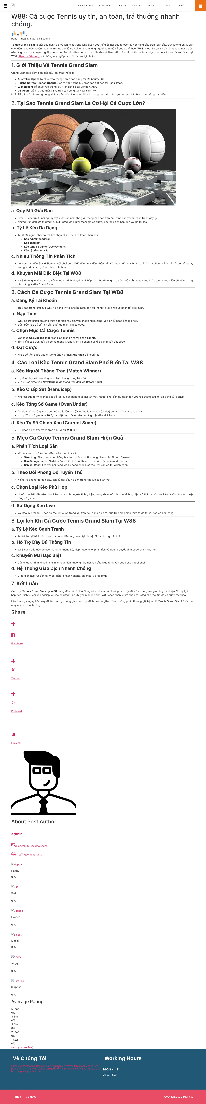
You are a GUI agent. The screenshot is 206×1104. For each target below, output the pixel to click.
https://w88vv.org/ (29, 56)
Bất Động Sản (85, 5)
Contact (31, 1096)
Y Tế (181, 5)
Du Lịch (122, 5)
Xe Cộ (169, 5)
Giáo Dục (137, 5)
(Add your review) (22, 1047)
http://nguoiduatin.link (28, 854)
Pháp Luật (153, 5)
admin (17, 834)
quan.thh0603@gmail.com (31, 845)
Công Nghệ (105, 5)
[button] (200, 5)
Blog (18, 1096)
